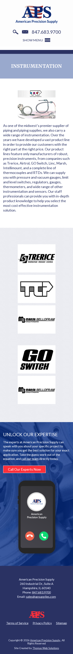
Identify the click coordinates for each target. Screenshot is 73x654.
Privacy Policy (42, 623)
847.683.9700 (46, 32)
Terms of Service (17, 623)
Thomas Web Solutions (46, 648)
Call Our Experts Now (24, 469)
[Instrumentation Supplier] (36, 104)
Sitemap (61, 623)
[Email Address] (25, 32)
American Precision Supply (45, 640)
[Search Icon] (15, 32)
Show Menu (33, 40)
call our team (30, 458)
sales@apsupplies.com (41, 596)
